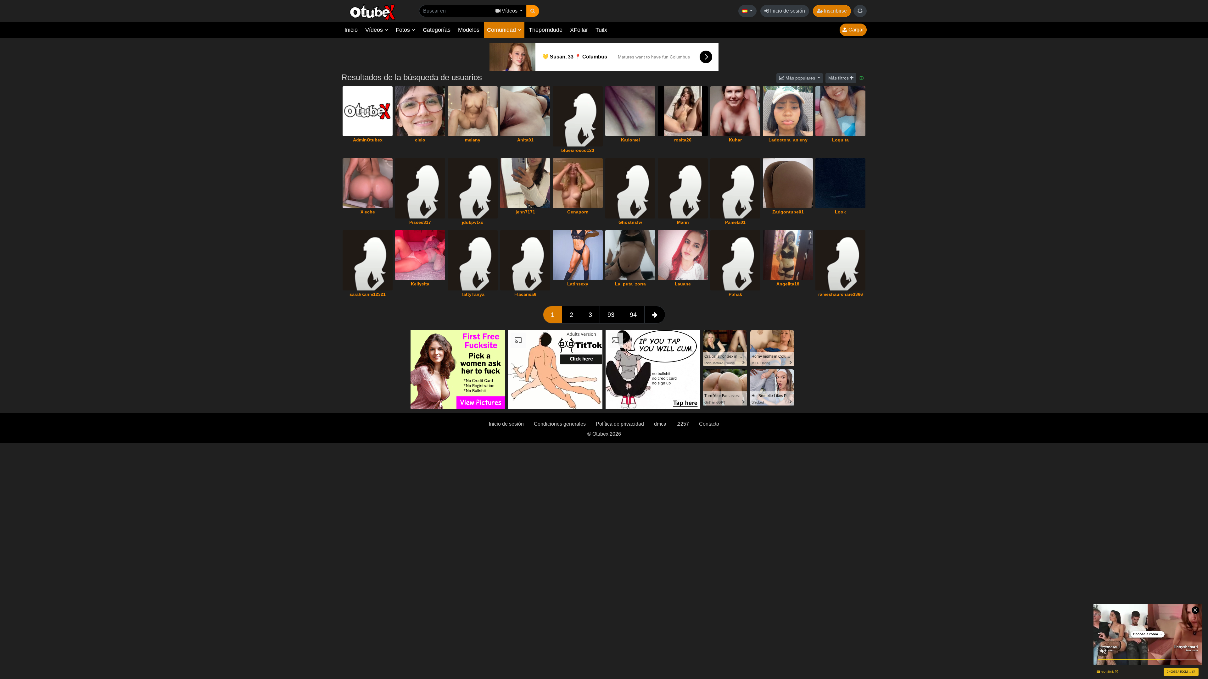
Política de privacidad (620, 424)
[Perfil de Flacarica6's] (525, 260)
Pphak (735, 294)
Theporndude (545, 30)
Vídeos (374, 30)
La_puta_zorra (630, 283)
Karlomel (630, 139)
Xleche (368, 211)
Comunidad (502, 30)
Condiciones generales (560, 424)
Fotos (403, 30)
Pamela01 (735, 222)
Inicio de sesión (787, 11)
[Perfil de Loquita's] (840, 111)
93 (610, 314)
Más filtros (839, 77)
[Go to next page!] (654, 314)
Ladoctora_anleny (788, 139)
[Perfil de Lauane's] (683, 255)
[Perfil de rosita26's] (683, 111)
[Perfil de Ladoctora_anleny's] (788, 111)
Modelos (468, 30)
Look (840, 211)
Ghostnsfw (630, 222)
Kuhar (735, 139)
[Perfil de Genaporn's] (578, 183)
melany (472, 139)
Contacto (709, 424)
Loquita (840, 139)
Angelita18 (787, 283)
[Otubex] (372, 11)
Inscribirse (835, 11)
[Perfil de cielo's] (420, 111)
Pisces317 (420, 222)
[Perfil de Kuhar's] (735, 111)
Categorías (436, 30)
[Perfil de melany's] (473, 111)
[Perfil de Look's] (840, 183)
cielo (420, 139)
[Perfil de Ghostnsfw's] (630, 188)
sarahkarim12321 (368, 294)
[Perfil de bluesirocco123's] (578, 116)
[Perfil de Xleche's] (368, 183)
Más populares (800, 77)
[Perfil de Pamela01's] (735, 188)
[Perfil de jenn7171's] (525, 183)
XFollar (579, 30)
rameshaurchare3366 (840, 294)
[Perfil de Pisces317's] (420, 188)
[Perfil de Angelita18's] (788, 255)
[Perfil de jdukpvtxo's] (473, 188)
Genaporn (578, 211)
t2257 (682, 424)
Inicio (351, 30)
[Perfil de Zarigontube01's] (788, 183)
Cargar (855, 29)
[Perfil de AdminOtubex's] (368, 111)
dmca (660, 424)
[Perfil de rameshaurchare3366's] (840, 260)
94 (633, 314)
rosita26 (682, 139)
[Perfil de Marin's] (683, 188)
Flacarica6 (525, 294)
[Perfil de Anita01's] (525, 111)
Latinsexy (577, 283)
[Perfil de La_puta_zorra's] (630, 255)
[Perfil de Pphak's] (735, 260)
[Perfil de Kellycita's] (420, 255)
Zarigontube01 (788, 211)
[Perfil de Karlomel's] (630, 111)
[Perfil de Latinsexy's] (578, 255)
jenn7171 (525, 211)
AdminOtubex (368, 139)
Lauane (683, 283)
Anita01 (525, 139)
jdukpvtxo (473, 222)
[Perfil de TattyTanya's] (473, 260)
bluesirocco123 (577, 150)
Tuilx (601, 30)
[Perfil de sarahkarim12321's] (368, 260)
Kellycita (420, 283)
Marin (683, 222)
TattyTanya (472, 294)
